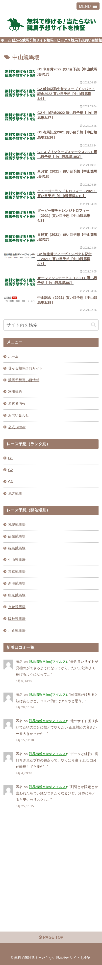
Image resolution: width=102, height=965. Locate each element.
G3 (10, 482)
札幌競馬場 (17, 524)
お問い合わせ (18, 415)
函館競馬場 (17, 536)
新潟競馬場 (17, 583)
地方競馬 (15, 493)
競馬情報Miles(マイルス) (48, 662)
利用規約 (15, 392)
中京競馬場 (17, 595)
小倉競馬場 (17, 631)
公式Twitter (17, 427)
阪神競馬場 (17, 619)
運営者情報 (17, 403)
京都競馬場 (17, 607)
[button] (93, 325)
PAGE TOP (52, 937)
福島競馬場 (17, 548)
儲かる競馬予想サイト (25, 368)
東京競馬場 (17, 571)
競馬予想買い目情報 (23, 380)
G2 (10, 470)
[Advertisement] (51, 869)
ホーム (13, 356)
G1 (10, 458)
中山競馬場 (17, 560)
